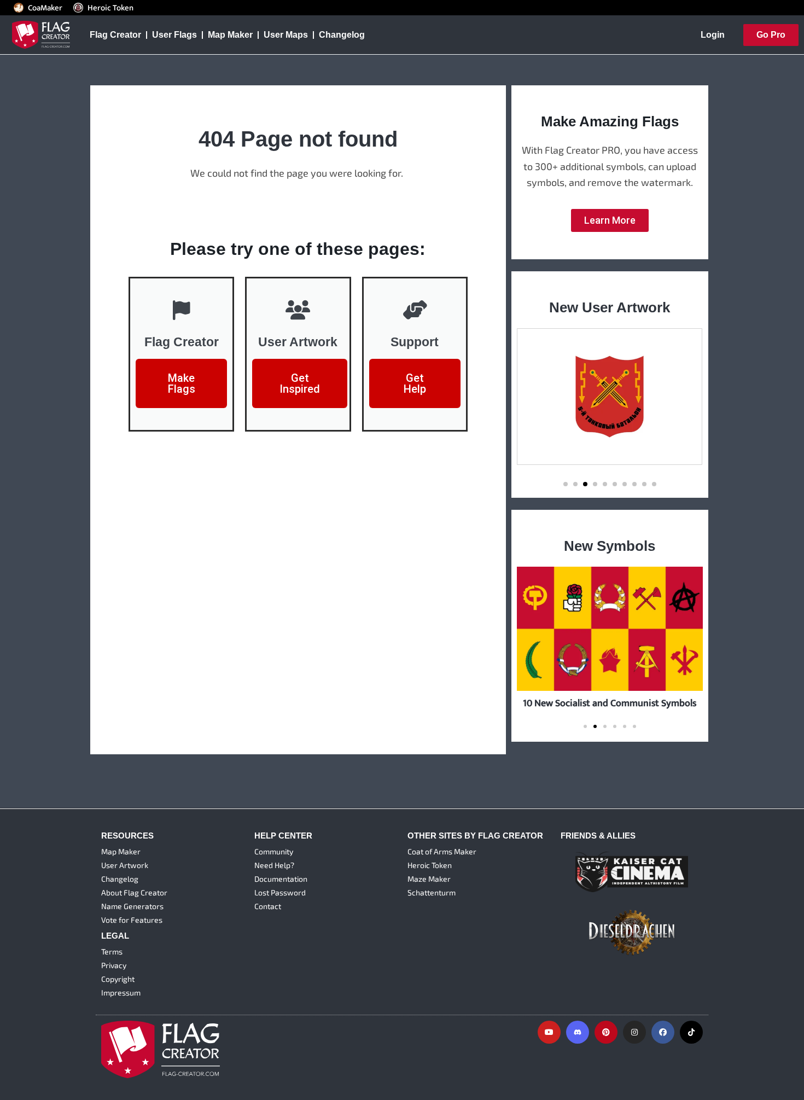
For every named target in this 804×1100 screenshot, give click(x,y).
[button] (565, 484)
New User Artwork (609, 307)
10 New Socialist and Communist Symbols (609, 703)
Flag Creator (115, 34)
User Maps (286, 34)
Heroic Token (110, 8)
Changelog (342, 34)
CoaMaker (45, 8)
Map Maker (230, 34)
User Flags (174, 34)
